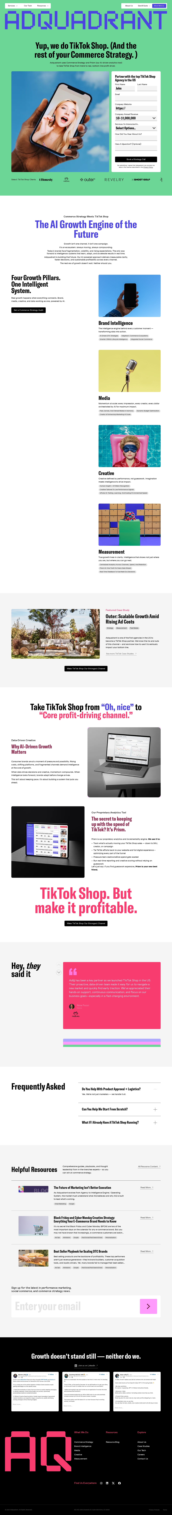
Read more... (17, 1404)
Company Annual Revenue (126, 114)
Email (117, 94)
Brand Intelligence (82, 1446)
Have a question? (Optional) (128, 144)
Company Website (123, 104)
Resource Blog (112, 1442)
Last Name (142, 84)
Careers (141, 1455)
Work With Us (159, 6)
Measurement (80, 1459)
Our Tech (141, 1451)
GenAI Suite (143, 6)
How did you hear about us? (128, 134)
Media (77, 1451)
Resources (41, 6)
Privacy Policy (148, 167)
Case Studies (143, 1446)
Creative (78, 1455)
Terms (165, 1510)
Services (11, 6)
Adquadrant (14, 1510)
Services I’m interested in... (127, 124)
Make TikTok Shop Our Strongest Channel (86, 669)
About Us (141, 1442)
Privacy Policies (154, 1510)
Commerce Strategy (83, 1442)
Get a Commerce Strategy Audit (28, 310)
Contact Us (142, 1459)
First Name (120, 84)
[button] (13, 6)
